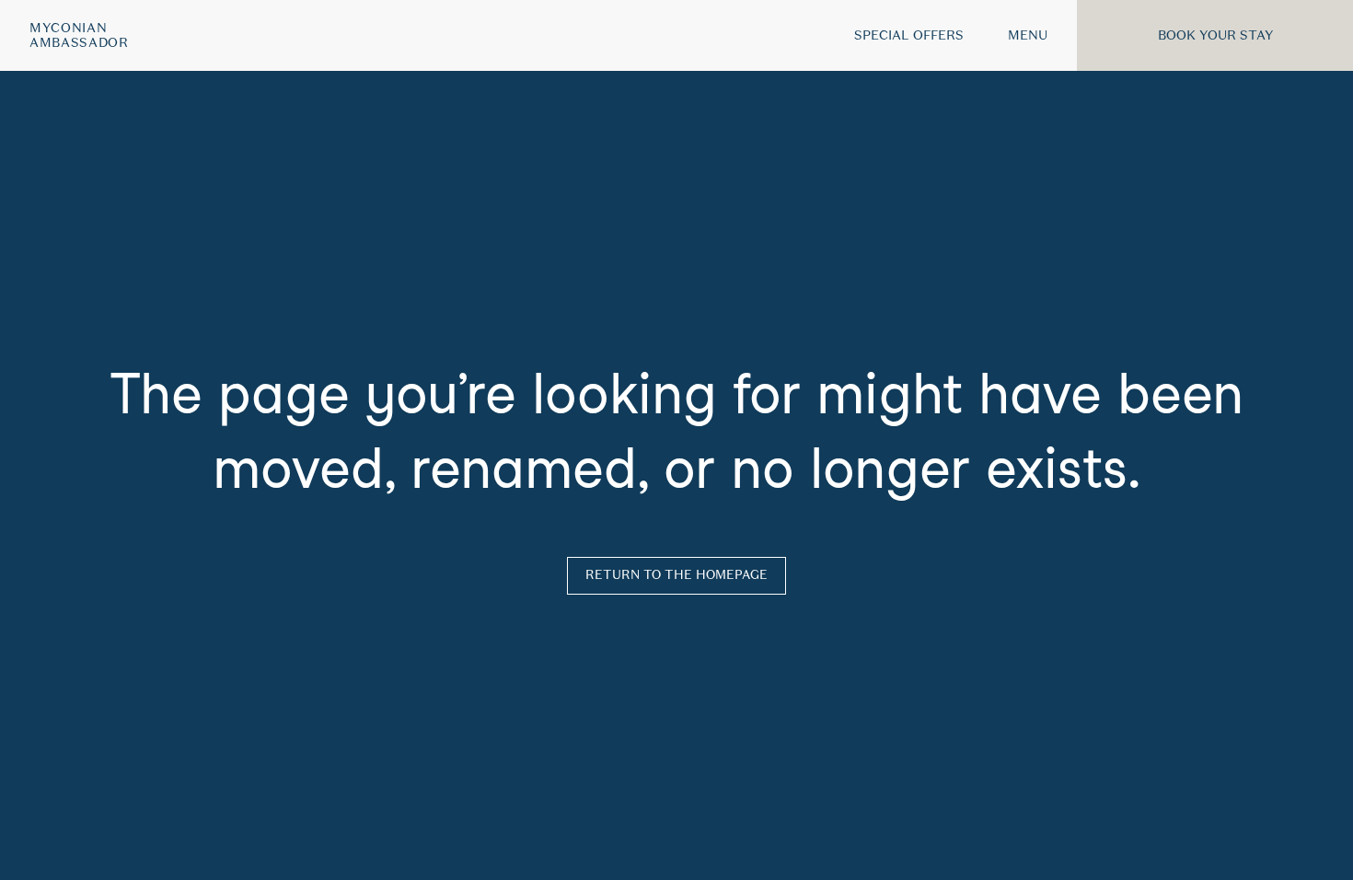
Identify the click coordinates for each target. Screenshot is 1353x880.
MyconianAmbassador (79, 35)
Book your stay (1215, 35)
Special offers (909, 35)
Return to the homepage (676, 575)
